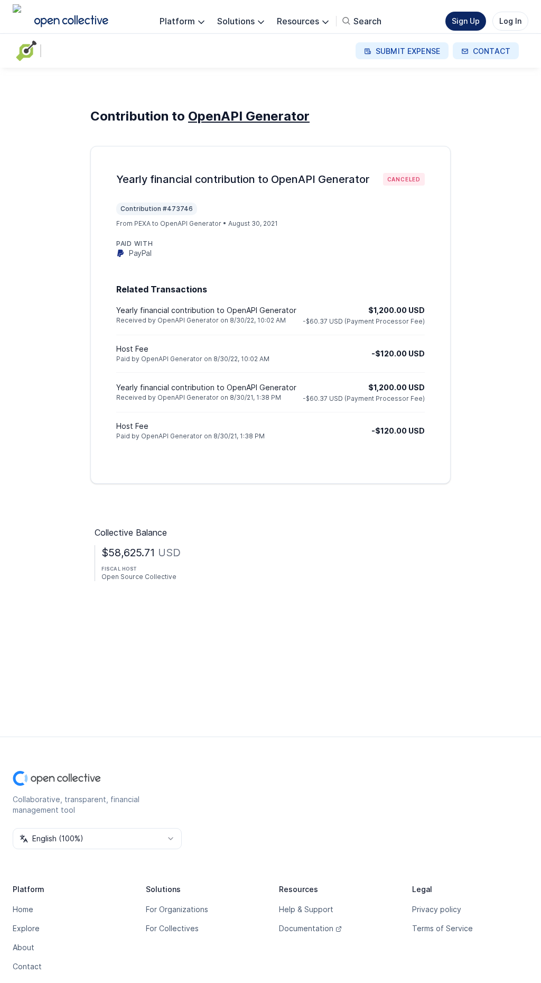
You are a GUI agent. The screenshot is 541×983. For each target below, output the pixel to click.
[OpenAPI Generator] (28, 50)
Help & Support (306, 909)
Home (23, 909)
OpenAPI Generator (249, 116)
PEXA (142, 223)
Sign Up (466, 20)
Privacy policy (436, 909)
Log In (510, 20)
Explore (26, 928)
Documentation (306, 928)
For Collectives (172, 928)
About (23, 947)
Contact (27, 966)
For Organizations (177, 909)
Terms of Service (442, 928)
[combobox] (97, 838)
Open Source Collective (138, 577)
